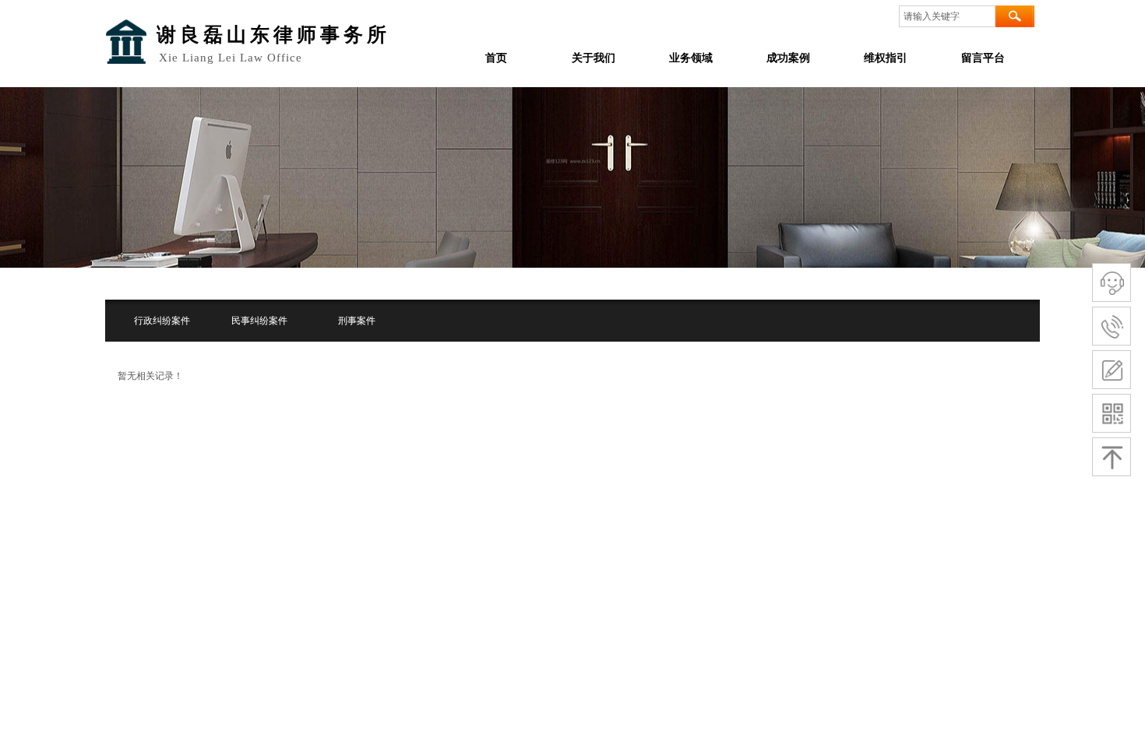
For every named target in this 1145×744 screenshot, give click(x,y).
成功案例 (788, 58)
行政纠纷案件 (162, 320)
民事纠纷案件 (259, 320)
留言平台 (983, 58)
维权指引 (885, 58)
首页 (496, 58)
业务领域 (691, 58)
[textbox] (947, 16)
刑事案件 (356, 320)
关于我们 (593, 58)
